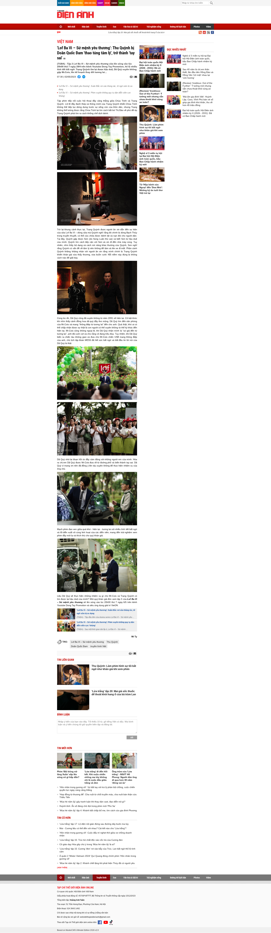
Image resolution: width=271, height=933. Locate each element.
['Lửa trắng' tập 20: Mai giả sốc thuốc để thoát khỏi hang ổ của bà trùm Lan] (73, 700)
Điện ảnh (85, 26)
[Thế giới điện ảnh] (75, 14)
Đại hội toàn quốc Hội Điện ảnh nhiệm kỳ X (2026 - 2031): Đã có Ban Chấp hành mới (198, 113)
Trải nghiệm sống (154, 26)
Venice (121, 3)
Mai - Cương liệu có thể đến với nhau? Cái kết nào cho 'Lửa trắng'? (92, 828)
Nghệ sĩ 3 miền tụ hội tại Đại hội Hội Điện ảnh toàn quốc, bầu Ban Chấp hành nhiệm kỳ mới (151, 159)
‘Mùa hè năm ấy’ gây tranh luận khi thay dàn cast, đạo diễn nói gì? (92, 801)
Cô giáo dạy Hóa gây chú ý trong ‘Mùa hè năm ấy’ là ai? (87, 844)
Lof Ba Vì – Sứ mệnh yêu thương (87, 642)
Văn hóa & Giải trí (130, 26)
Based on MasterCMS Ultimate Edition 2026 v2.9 (78, 930)
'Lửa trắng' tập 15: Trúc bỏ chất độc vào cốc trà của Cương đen (91, 840)
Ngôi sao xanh (63, 3)
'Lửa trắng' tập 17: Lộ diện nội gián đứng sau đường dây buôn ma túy (94, 824)
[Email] (135, 77)
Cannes (114, 3)
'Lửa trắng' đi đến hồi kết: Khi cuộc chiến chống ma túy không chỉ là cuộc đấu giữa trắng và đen (96, 777)
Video (208, 26)
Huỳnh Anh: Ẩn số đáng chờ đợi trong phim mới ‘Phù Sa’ (87, 806)
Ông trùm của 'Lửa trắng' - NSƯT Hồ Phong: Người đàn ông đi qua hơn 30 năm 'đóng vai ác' (124, 777)
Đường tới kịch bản (178, 26)
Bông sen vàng (90, 3)
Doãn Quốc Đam (79, 646)
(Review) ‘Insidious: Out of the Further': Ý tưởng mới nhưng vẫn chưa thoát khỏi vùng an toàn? (151, 96)
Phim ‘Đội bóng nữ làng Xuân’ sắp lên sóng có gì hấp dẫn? (68, 774)
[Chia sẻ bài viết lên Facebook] (79, 76)
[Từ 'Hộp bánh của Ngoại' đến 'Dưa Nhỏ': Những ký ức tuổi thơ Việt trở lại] (152, 174)
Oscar (107, 3)
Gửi (131, 737)
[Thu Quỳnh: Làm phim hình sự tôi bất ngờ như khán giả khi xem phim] (73, 674)
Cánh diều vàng (77, 3)
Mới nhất (71, 26)
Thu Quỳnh (112, 642)
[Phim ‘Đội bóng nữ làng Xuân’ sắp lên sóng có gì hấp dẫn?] (69, 761)
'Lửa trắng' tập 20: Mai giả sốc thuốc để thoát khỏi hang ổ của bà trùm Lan (131, 32)
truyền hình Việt (98, 646)
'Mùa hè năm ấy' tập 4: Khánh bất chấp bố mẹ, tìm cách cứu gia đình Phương (98, 810)
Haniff (100, 3)
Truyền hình (101, 26)
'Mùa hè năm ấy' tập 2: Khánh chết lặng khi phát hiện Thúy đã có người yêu (97, 863)
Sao (114, 26)
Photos (197, 26)
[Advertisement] (157, 14)
